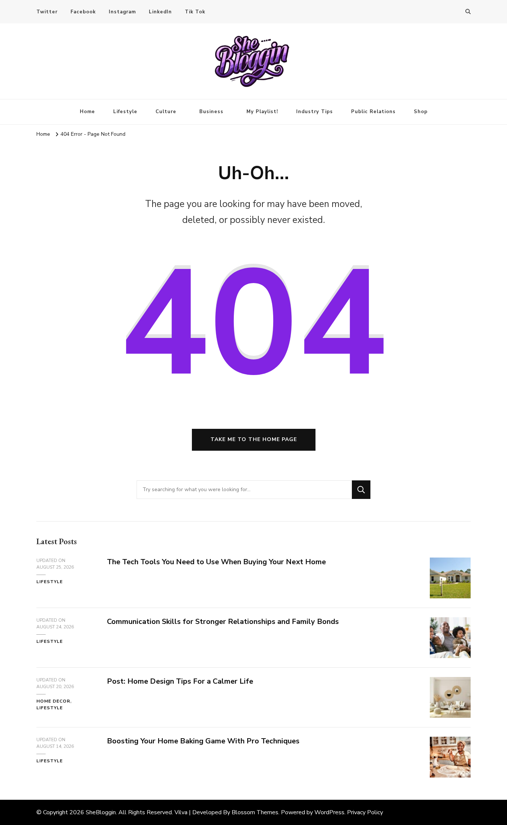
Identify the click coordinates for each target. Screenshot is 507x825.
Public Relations (373, 111)
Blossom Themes (255, 812)
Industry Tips (314, 111)
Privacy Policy (365, 812)
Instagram (122, 12)
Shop (421, 111)
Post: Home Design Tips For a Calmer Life (180, 681)
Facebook (83, 12)
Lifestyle (125, 111)
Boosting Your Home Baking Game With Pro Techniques (203, 741)
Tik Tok (195, 12)
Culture (166, 111)
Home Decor (53, 701)
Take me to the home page (253, 439)
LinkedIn (160, 12)
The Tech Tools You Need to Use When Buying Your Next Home (216, 562)
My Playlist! (262, 111)
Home (87, 111)
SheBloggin (101, 812)
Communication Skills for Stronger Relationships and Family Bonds (223, 622)
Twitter (47, 12)
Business (211, 111)
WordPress (329, 812)
